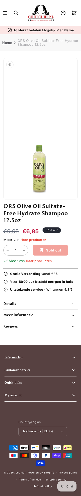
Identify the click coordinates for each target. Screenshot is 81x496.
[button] (5, 13)
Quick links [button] (13, 382)
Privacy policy (67, 472)
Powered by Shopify (40, 472)
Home (7, 43)
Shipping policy (56, 479)
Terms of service (30, 479)
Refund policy (43, 486)
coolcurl (21, 472)
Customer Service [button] (17, 370)
